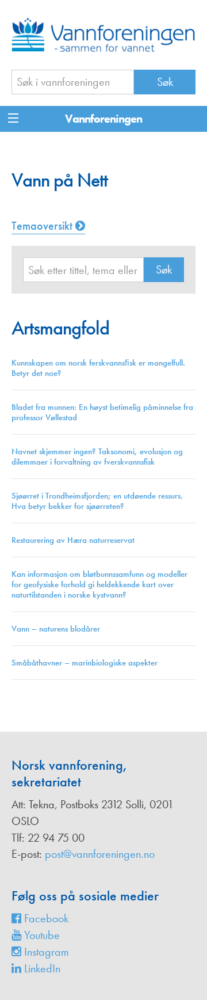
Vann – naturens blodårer (56, 628)
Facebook (44, 918)
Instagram (45, 951)
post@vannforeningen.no (100, 853)
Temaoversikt (43, 225)
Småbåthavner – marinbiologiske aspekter (85, 662)
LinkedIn (40, 968)
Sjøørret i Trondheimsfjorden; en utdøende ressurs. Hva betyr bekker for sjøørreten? (97, 501)
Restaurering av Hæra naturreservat (73, 540)
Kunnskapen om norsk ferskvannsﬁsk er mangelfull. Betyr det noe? (98, 368)
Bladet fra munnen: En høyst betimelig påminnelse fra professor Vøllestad (102, 412)
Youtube (40, 934)
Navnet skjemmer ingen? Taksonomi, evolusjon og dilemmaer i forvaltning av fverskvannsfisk (97, 456)
